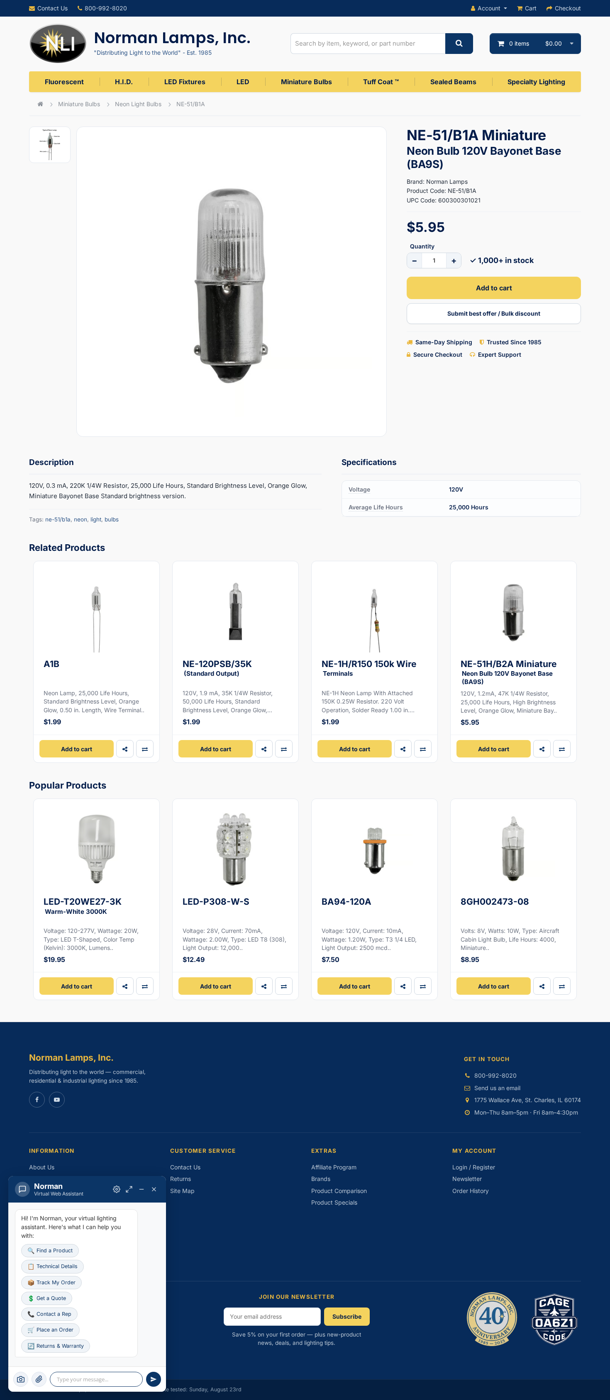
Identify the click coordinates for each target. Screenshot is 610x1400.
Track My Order (51, 1282)
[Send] (153, 1379)
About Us (41, 1167)
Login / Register (473, 1167)
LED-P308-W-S (216, 901)
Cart (531, 8)
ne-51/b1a (58, 519)
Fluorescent (64, 82)
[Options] (116, 1189)
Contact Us (52, 8)
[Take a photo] (20, 1379)
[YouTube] (57, 1100)
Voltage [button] (359, 489)
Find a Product (50, 1250)
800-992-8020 (106, 8)
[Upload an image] (39, 1379)
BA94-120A (346, 901)
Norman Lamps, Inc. (172, 38)
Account (489, 8)
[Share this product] (125, 748)
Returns (180, 1178)
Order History (470, 1190)
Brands (320, 1178)
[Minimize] (141, 1189)
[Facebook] (37, 1100)
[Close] (154, 1189)
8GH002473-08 (495, 901)
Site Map (182, 1190)
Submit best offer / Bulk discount (493, 313)
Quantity (422, 246)
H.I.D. (124, 82)
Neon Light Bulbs (138, 103)
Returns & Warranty (55, 1345)
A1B (51, 664)
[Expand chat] (129, 1189)
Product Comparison (339, 1190)
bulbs (112, 519)
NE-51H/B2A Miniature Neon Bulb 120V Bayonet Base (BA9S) (509, 672)
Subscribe (346, 1316)
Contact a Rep (49, 1313)
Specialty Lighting (536, 82)
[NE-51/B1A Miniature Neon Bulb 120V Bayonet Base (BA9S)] (231, 282)
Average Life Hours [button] (376, 507)
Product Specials (334, 1202)
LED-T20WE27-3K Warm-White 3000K (83, 905)
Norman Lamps (447, 181)
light (95, 519)
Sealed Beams (453, 82)
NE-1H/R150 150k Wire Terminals (369, 668)
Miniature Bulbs (306, 82)
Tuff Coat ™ (381, 82)
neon (80, 519)
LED (243, 82)
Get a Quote (46, 1298)
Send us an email (497, 1087)
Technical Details (52, 1266)
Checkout (568, 8)
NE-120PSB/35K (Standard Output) (217, 668)
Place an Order (50, 1329)
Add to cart (494, 288)
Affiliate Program (333, 1167)
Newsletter (467, 1178)
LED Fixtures (184, 82)
